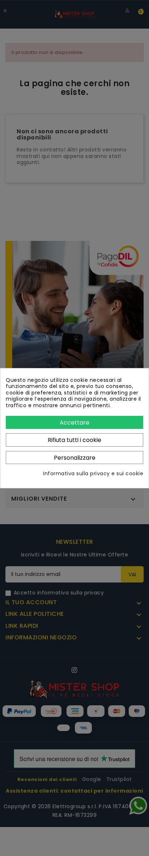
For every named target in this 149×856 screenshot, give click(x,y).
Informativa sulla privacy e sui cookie (93, 474)
